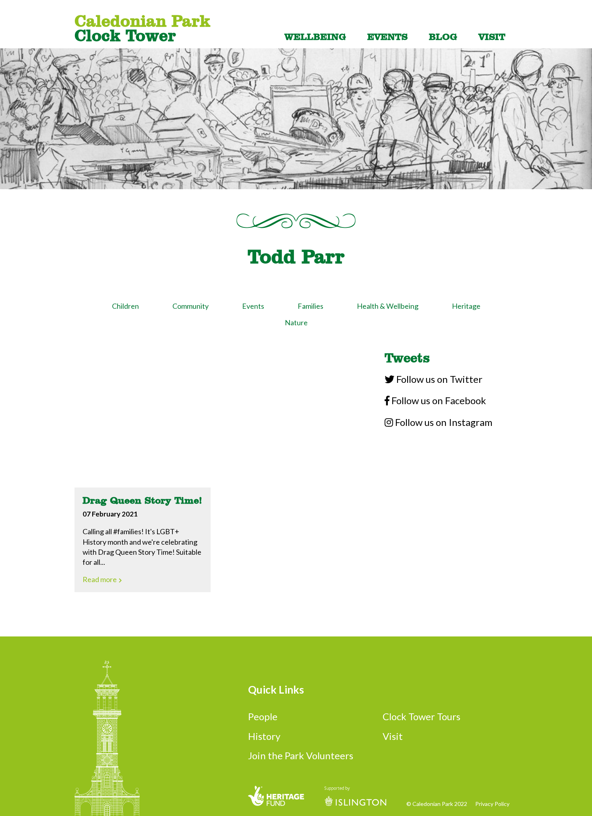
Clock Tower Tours (421, 716)
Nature (296, 322)
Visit (491, 36)
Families (310, 306)
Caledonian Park (142, 27)
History (264, 736)
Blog (443, 36)
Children (125, 306)
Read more (100, 579)
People (262, 716)
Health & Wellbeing (387, 306)
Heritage (466, 306)
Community (190, 306)
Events (387, 36)
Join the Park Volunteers (300, 755)
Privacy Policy (492, 804)
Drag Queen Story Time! (142, 500)
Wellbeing (315, 36)
